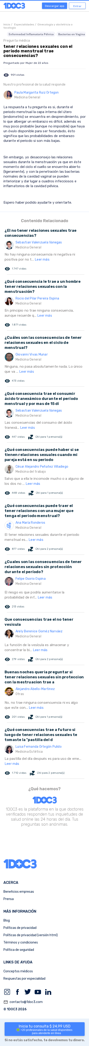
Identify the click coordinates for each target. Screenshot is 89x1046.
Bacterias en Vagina (71, 34)
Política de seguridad (18, 950)
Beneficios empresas (18, 892)
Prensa (8, 899)
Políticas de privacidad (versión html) (30, 935)
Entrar (77, 6)
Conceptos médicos (18, 971)
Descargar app (54, 6)
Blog (6, 920)
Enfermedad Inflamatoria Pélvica (31, 34)
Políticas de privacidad (20, 928)
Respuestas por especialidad (24, 979)
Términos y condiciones (20, 942)
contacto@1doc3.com (23, 1002)
